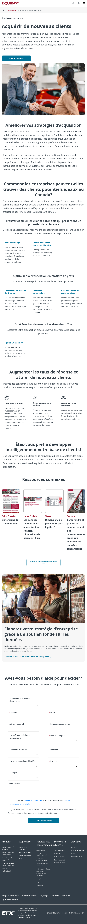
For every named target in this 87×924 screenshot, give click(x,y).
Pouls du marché (59, 857)
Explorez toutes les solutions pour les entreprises (27, 656)
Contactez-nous (16, 58)
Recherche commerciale (39, 291)
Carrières (74, 847)
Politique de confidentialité (10, 896)
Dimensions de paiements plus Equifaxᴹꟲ (54, 523)
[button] (73, 3)
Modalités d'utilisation (29, 896)
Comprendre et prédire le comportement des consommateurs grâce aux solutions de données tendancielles (76, 534)
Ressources (57, 854)
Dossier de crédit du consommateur (70, 291)
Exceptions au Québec (43, 879)
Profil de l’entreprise (77, 850)
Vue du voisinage (12, 242)
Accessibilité (55, 896)
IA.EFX (73, 853)
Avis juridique (44, 896)
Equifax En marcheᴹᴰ (14, 343)
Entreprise (12, 10)
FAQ (37, 882)
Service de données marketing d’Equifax (42, 243)
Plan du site (66, 896)
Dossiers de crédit (25, 856)
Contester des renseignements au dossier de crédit (42, 853)
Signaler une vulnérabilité (10, 900)
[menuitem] (73, 3)
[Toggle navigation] (84, 3)
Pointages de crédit (25, 852)
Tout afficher (23, 859)
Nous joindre (40, 885)
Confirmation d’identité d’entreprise (15, 291)
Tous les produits (59, 851)
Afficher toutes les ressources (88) (43, 562)
